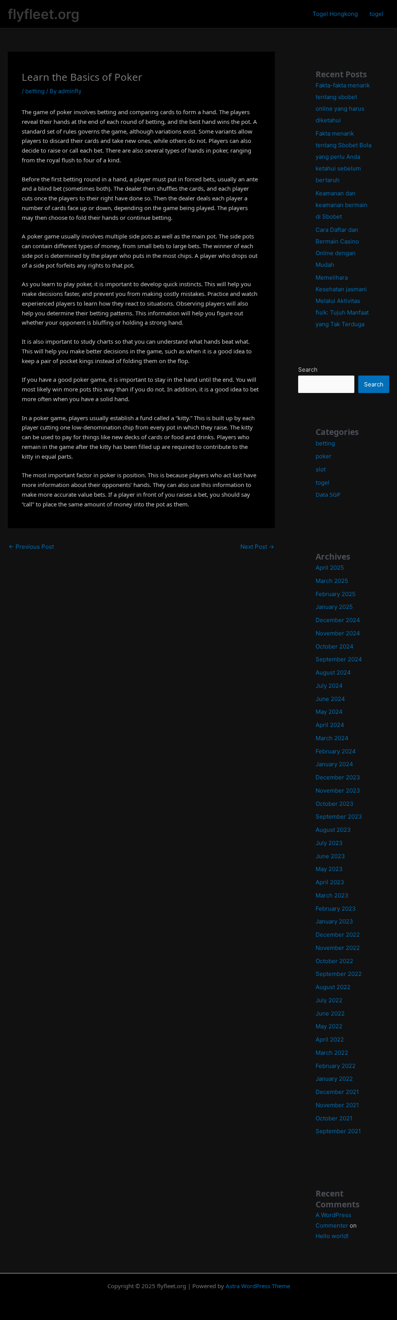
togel (376, 13)
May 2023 (329, 869)
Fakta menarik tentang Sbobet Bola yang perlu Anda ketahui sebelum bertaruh (343, 157)
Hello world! (332, 1236)
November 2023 (338, 790)
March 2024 (332, 738)
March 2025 (332, 580)
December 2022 (338, 934)
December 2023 (338, 777)
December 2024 (338, 620)
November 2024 (338, 633)
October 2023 (335, 803)
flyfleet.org (43, 14)
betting (35, 91)
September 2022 (339, 973)
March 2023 (332, 895)
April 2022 (330, 1039)
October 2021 (334, 1118)
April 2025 (330, 567)
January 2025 (334, 606)
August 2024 (333, 672)
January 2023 (334, 921)
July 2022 (329, 1000)
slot (321, 469)
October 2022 (334, 961)
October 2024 (335, 646)
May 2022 (329, 1026)
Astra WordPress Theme (258, 1286)
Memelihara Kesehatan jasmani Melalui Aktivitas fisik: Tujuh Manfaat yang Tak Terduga (342, 301)
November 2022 (338, 947)
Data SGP (328, 494)
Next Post (257, 546)
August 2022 (333, 987)
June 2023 (330, 856)
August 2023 (333, 829)
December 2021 (337, 1092)
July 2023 (329, 843)
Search (308, 369)
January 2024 (334, 764)
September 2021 (338, 1131)
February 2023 (336, 908)
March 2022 (332, 1052)
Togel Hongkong (335, 13)
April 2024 (330, 725)
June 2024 (330, 699)
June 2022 (330, 1013)
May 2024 (329, 711)
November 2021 (337, 1105)
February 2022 (336, 1066)
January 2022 (334, 1078)
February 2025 (336, 594)
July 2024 (329, 685)
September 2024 (339, 659)
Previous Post (31, 546)
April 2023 (330, 882)
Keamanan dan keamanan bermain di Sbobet (342, 205)
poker (323, 456)
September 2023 (339, 816)
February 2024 (336, 751)
